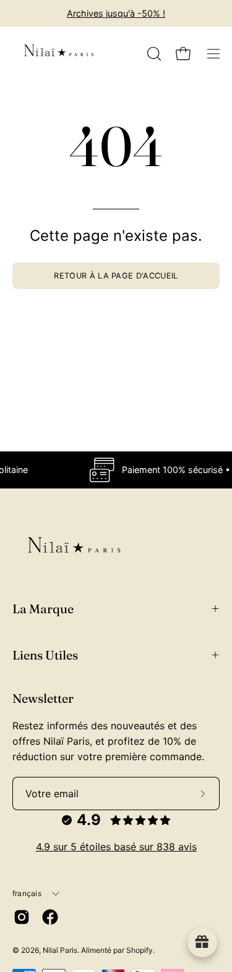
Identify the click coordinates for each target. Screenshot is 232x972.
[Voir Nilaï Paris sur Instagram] (21, 917)
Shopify (139, 950)
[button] (152, 53)
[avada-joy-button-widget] (202, 942)
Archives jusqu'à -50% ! (116, 13)
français (26, 893)
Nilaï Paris (60, 950)
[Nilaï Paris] (58, 54)
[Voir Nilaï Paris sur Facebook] (50, 917)
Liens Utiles (45, 655)
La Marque (43, 608)
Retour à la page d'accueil (116, 275)
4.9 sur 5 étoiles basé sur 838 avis (116, 846)
